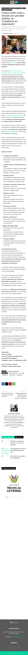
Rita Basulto (19, 375)
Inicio (3, 5)
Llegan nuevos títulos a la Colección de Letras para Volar (7, 395)
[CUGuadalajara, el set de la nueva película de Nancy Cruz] (5, 451)
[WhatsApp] (13, 383)
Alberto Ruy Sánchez (13, 373)
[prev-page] (3, 464)
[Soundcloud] (14, 647)
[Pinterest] (10, 383)
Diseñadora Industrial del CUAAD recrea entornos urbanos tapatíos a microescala (20, 396)
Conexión (13, 62)
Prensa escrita (18, 8)
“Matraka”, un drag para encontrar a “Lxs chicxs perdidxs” (17, 443)
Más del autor (19, 437)
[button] (2, 2)
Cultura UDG (12, 71)
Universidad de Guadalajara (13, 371)
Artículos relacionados (8, 437)
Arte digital (18, 5)
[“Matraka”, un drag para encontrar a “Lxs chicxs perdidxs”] (5, 443)
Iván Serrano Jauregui (7, 33)
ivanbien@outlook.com (17, 637)
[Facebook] (3, 383)
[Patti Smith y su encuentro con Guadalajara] (5, 458)
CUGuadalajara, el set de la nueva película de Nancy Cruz (18, 450)
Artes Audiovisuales (10, 5)
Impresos (3, 9)
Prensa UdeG (9, 9)
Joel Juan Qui (12, 375)
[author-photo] (14, 411)
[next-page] (5, 464)
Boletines (23, 8)
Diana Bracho (5, 375)
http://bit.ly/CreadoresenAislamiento (14, 115)
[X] (6, 383)
